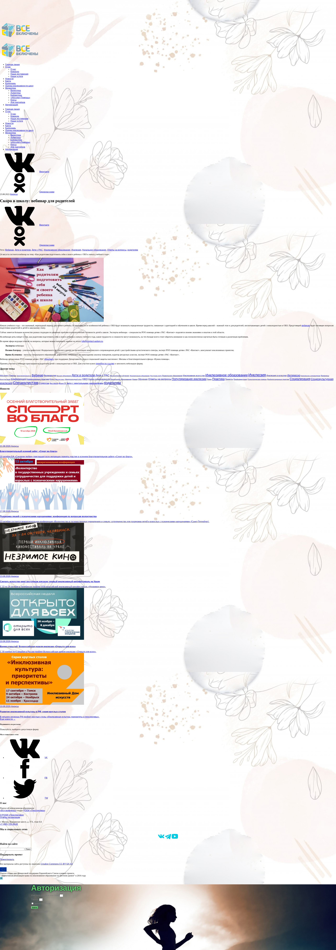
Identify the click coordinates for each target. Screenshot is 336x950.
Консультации (5, 379)
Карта (8, 81)
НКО (85, 379)
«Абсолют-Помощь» (20, 97)
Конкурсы (325, 376)
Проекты (229, 379)
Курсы (13, 100)
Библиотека (16, 95)
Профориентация (240, 379)
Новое (135, 379)
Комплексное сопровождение (310, 376)
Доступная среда (156, 376)
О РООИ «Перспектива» (12, 815)
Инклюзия (76, 250)
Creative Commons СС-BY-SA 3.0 (57, 864)
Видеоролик (50, 375)
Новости (9, 79)
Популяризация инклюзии (189, 379)
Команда (14, 72)
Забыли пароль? (39, 911)
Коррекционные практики (38, 379)
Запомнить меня (42, 903)
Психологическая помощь (257, 379)
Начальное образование (94, 250)
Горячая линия (12, 64)
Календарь (10, 83)
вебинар (306, 325)
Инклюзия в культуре (276, 375)
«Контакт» (49, 359)
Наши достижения (19, 74)
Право (209, 379)
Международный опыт (73, 379)
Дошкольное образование (172, 376)
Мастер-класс (60, 379)
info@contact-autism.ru (92, 341)
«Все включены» (8, 810)
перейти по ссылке (105, 363)
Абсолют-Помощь (8, 376)
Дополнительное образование (140, 376)
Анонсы (14, 194)
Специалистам (25, 383)
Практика (218, 379)
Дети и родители (23, 250)
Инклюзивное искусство (194, 375)
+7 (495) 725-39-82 (9, 824)
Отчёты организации (10, 817)
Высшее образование (64, 376)
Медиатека (10, 88)
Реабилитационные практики (278, 379)
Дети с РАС (37, 250)
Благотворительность (24, 376)
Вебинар (9, 250)
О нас (8, 67)
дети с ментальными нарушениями (85, 383)
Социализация (300, 379)
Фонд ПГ (62, 383)
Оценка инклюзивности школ (19, 86)
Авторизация (11, 105)
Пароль (34, 899)
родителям (132, 250)
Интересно (293, 375)
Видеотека (15, 90)
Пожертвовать (7, 859)
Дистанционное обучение (119, 376)
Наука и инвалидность (99, 379)
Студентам (44, 383)
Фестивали (54, 383)
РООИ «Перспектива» (34, 810)
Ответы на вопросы (116, 250)
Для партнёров (17, 102)
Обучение (143, 379)
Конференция (18, 379)
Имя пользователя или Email (45, 895)
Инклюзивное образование (57, 250)
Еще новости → (7, 719)
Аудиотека (15, 93)
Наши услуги (16, 76)
